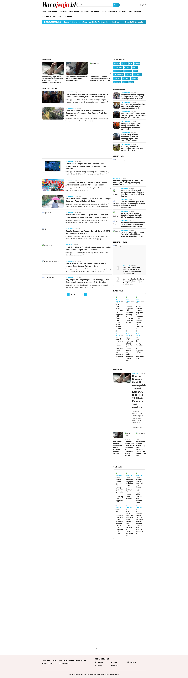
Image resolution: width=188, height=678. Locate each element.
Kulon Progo (117, 82)
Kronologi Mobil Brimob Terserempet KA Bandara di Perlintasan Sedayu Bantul (100, 79)
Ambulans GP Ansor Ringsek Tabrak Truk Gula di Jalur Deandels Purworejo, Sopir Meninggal (131, 126)
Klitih (130, 63)
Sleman (125, 82)
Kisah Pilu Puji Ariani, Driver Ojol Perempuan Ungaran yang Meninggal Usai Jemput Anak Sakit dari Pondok (86, 113)
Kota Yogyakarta (118, 74)
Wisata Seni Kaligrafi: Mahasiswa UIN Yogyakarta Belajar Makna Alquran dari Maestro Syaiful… (133, 225)
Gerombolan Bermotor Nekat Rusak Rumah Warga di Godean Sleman (77, 79)
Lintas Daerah (69, 92)
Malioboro (137, 63)
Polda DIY (124, 63)
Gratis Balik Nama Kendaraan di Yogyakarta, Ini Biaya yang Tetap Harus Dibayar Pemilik (119, 316)
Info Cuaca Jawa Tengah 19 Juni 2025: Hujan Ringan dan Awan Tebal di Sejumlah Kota (88, 199)
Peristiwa (46, 60)
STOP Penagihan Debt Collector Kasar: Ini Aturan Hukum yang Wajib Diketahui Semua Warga (129, 350)
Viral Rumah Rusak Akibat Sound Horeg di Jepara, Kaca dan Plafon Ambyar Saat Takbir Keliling (87, 95)
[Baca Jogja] (59, 5)
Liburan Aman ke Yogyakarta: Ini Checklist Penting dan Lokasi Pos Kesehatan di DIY (129, 313)
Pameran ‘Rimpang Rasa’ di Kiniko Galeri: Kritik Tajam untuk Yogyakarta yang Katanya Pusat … (128, 183)
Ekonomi (134, 67)
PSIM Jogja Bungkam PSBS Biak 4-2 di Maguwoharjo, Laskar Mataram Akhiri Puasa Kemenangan (129, 523)
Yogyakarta (134, 78)
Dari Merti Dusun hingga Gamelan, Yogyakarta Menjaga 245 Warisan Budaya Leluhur (132, 215)
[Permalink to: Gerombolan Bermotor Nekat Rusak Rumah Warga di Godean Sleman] (77, 68)
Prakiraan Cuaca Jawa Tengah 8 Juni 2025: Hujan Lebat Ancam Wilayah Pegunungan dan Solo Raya (86, 215)
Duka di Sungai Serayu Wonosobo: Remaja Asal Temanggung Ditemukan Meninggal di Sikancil (130, 138)
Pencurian (117, 63)
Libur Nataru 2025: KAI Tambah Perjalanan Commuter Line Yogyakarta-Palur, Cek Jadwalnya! (139, 316)
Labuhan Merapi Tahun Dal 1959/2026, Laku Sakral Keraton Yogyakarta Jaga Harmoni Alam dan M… (132, 193)
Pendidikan (128, 74)
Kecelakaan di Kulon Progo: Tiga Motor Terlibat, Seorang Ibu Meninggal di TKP (141, 448)
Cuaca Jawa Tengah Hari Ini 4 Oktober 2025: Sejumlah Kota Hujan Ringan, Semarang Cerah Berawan (85, 166)
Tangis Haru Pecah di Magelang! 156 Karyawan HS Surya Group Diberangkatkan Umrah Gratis (132, 97)
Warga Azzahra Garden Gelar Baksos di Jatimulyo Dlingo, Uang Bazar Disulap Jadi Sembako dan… (133, 282)
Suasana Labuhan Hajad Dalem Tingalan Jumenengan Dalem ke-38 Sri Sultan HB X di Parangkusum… (133, 205)
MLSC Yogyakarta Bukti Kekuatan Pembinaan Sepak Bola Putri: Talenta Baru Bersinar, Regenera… (140, 522)
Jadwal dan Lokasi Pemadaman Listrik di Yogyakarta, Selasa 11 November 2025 (140, 349)
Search (116, 5)
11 (82, 294)
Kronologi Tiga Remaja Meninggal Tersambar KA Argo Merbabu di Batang (132, 148)
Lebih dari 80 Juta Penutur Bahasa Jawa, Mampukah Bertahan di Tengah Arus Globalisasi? (88, 248)
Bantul (131, 82)
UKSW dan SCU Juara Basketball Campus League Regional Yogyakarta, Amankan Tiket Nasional (129, 489)
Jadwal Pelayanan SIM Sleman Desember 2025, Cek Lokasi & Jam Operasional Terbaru (119, 348)
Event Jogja (117, 78)
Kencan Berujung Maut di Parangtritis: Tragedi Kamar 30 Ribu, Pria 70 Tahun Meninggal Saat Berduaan (52, 79)
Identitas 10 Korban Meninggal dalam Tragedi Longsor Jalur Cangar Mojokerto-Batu (85, 264)
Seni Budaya (118, 156)
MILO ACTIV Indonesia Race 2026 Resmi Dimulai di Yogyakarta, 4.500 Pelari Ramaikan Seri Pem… (119, 522)
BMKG (135, 71)
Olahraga (117, 467)
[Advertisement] (94, 41)
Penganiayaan (118, 67)
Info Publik (118, 291)
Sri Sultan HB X (118, 71)
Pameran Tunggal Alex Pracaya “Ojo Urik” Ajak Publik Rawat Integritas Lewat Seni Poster (132, 234)
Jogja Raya (68, 245)
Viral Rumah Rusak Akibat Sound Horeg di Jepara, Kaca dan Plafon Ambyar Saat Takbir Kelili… (133, 116)
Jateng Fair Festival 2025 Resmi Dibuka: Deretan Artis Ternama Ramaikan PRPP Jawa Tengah (86, 183)
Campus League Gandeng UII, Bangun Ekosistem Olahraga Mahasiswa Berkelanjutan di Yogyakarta (119, 491)
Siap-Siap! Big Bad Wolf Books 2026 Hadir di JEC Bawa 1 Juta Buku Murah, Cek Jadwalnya (132, 270)
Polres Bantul (127, 71)
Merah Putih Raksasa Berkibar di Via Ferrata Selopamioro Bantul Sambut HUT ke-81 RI (134, 22)
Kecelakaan (126, 78)
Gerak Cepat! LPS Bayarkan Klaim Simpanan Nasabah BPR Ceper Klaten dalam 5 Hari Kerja (133, 106)
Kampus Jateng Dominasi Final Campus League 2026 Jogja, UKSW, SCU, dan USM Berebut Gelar (139, 491)
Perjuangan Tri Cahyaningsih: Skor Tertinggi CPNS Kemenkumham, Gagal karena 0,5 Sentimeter (87, 280)
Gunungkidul (137, 74)
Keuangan (127, 67)
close (96, 648)
